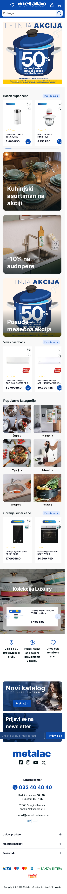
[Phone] (15, 787)
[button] (17, 78)
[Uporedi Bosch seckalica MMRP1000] (58, 107)
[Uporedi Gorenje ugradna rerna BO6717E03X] (58, 522)
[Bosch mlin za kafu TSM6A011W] (17, 111)
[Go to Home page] (32, 5)
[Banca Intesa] (49, 868)
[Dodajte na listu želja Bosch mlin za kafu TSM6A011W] (27, 101)
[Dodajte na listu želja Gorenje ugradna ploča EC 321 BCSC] (27, 516)
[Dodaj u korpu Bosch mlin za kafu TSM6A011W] (26, 137)
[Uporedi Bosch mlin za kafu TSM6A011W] (27, 107)
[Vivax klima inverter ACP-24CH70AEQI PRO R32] (47, 356)
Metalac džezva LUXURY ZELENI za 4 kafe (42, 605)
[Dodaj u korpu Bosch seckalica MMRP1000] (57, 137)
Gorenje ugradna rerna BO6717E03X (46, 546)
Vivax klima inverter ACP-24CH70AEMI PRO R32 (17, 376)
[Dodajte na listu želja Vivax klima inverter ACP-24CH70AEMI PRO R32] (27, 346)
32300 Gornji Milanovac (32, 805)
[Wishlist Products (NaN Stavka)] (12, 5)
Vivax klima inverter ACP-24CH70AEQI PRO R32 (47, 376)
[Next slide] (58, 610)
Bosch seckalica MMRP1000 (43, 131)
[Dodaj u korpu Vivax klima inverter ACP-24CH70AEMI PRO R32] (26, 383)
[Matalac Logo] (32, 753)
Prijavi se (54, 735)
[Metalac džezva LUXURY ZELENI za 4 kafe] (19, 610)
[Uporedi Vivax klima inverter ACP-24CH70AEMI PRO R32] (27, 352)
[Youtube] (36, 762)
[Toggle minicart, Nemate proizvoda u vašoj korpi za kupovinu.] (59, 5)
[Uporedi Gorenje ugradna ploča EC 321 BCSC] (27, 522)
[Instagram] (28, 762)
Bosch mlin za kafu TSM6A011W (14, 131)
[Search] (59, 13)
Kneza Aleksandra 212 (32, 808)
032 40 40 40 (35, 787)
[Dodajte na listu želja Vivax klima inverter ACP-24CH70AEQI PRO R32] (58, 346)
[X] (44, 762)
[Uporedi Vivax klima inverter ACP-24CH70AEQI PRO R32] (58, 352)
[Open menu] (5, 5)
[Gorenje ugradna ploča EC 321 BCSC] (17, 526)
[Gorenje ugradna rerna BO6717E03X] (47, 526)
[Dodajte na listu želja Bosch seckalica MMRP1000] (58, 101)
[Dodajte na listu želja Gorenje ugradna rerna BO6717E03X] (58, 516)
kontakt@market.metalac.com (32, 815)
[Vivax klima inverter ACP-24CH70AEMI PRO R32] (17, 356)
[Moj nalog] (52, 5)
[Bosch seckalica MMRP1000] (47, 111)
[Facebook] (21, 762)
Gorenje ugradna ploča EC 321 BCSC (16, 546)
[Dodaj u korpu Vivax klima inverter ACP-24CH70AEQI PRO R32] (57, 383)
